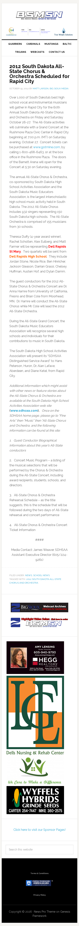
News (28, 575)
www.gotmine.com (46, 147)
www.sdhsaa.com (24, 410)
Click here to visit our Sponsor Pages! (39, 830)
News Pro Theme (44, 911)
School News (41, 575)
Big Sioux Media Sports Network (39, 15)
